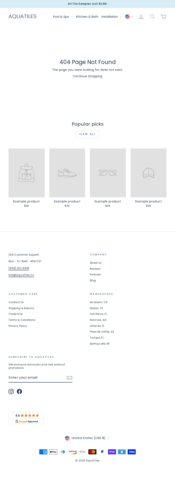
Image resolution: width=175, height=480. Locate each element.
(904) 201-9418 (19, 268)
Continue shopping (87, 76)
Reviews (95, 269)
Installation (110, 17)
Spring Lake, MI (99, 343)
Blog (93, 280)
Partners (95, 274)
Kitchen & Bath (87, 17)
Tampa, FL (97, 337)
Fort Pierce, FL (98, 314)
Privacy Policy (18, 326)
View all (87, 134)
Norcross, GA (98, 320)
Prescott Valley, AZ (102, 331)
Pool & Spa (61, 17)
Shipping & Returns (21, 308)
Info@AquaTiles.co (21, 275)
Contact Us (16, 302)
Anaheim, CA (99, 302)
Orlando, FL (97, 326)
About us (96, 263)
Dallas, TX (96, 308)
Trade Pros (16, 314)
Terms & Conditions (22, 320)
